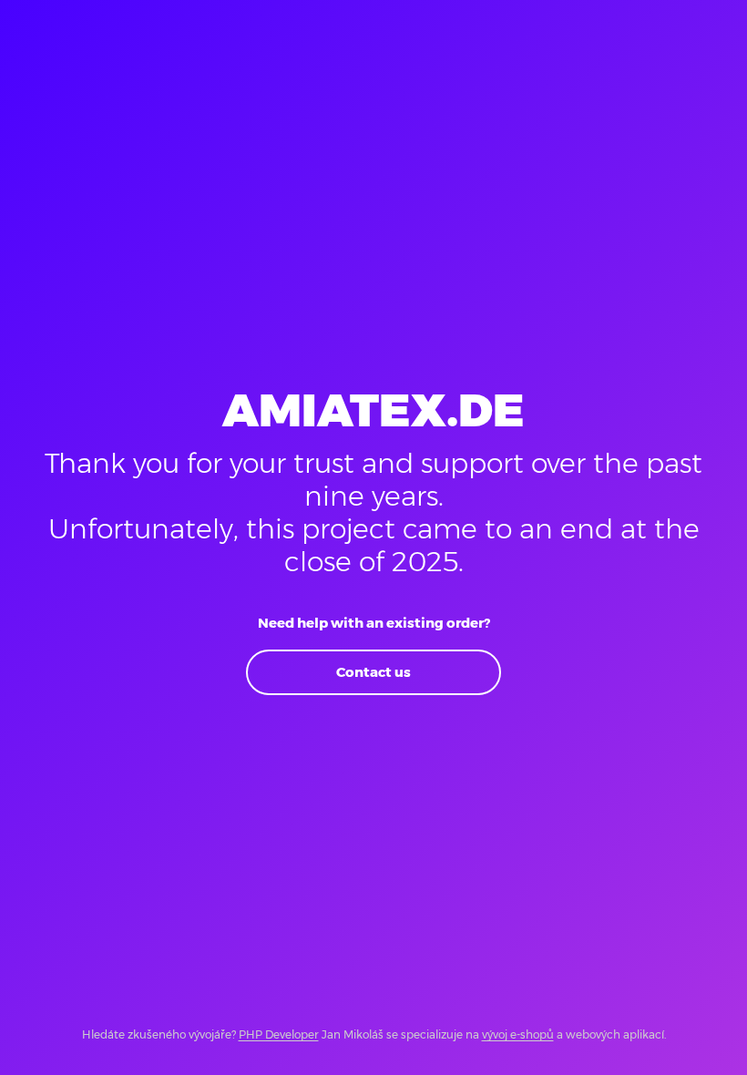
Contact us (373, 672)
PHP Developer (279, 1034)
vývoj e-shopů (518, 1034)
